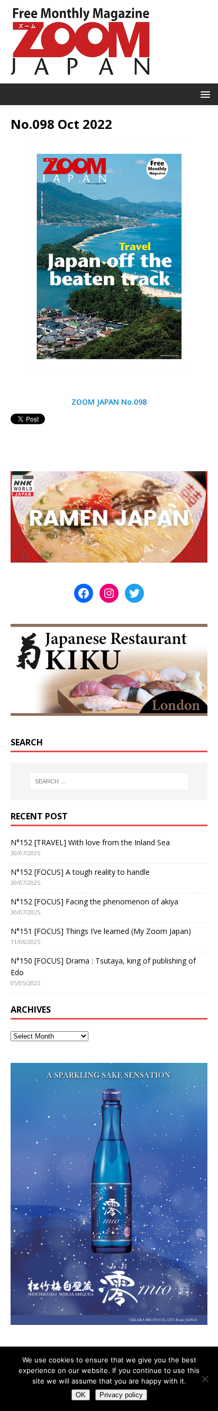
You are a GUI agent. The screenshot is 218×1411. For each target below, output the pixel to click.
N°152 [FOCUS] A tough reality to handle (80, 872)
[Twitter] (134, 593)
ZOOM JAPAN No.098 (109, 402)
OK (81, 1395)
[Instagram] (109, 593)
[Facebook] (83, 593)
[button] (203, 93)
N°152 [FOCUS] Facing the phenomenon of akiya (94, 901)
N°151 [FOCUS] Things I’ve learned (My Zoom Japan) (101, 931)
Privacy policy (121, 1395)
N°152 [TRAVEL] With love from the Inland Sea (90, 842)
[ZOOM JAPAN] (79, 77)
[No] (204, 1378)
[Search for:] (109, 781)
